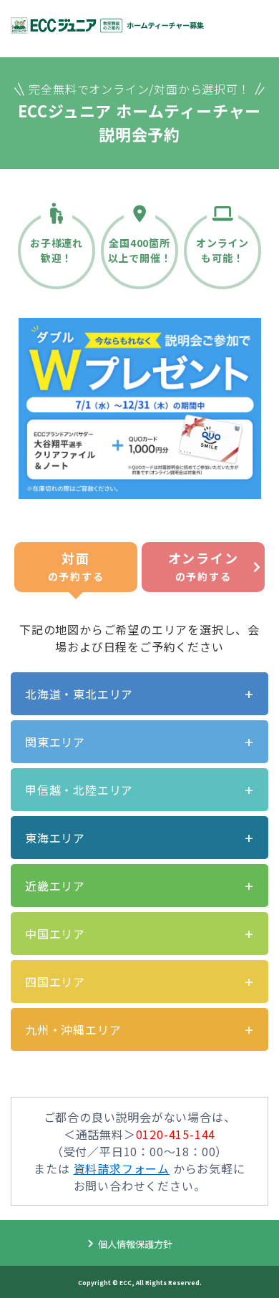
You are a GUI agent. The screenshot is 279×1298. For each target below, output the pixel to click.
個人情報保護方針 (135, 1244)
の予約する (76, 566)
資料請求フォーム (122, 1168)
